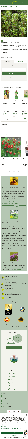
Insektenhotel (14, 206)
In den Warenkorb (15, 74)
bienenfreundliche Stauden (8, 201)
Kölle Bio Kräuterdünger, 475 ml (16, 102)
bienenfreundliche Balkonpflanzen (10, 203)
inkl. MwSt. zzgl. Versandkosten (6, 57)
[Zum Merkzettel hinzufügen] (25, 11)
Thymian (14, 267)
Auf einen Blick (5, 119)
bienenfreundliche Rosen (8, 205)
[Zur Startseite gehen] (14, 2)
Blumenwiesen (22, 205)
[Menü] (2, 2)
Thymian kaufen (17, 269)
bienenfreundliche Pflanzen (8, 200)
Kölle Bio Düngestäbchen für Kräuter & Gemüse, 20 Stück (6, 102)
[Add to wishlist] (19, 138)
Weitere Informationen (7, 129)
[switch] (25, 435)
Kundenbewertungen (5, 326)
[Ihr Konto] (24, 2)
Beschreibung (5, 124)
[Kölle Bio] (14, 41)
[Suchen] (22, 2)
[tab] (20, 61)
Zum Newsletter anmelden (14, 347)
